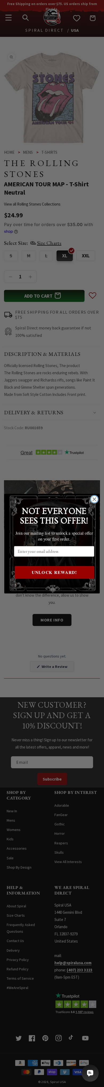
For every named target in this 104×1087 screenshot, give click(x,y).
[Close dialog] (94, 499)
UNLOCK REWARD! (54, 572)
